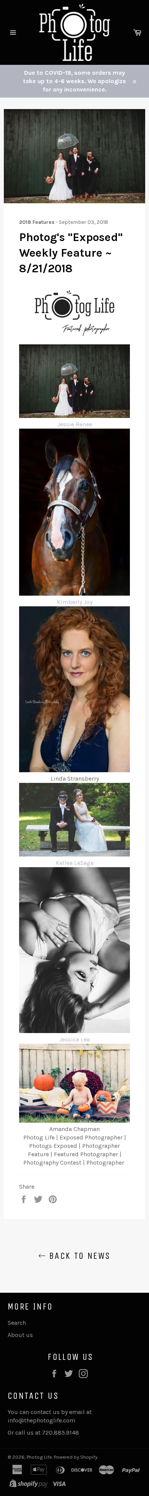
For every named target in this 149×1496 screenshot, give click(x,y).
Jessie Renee (74, 424)
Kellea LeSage (75, 862)
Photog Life (39, 1457)
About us (20, 1335)
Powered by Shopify (75, 1457)
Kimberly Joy (74, 602)
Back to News (78, 1255)
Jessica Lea (74, 1039)
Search (17, 1322)
